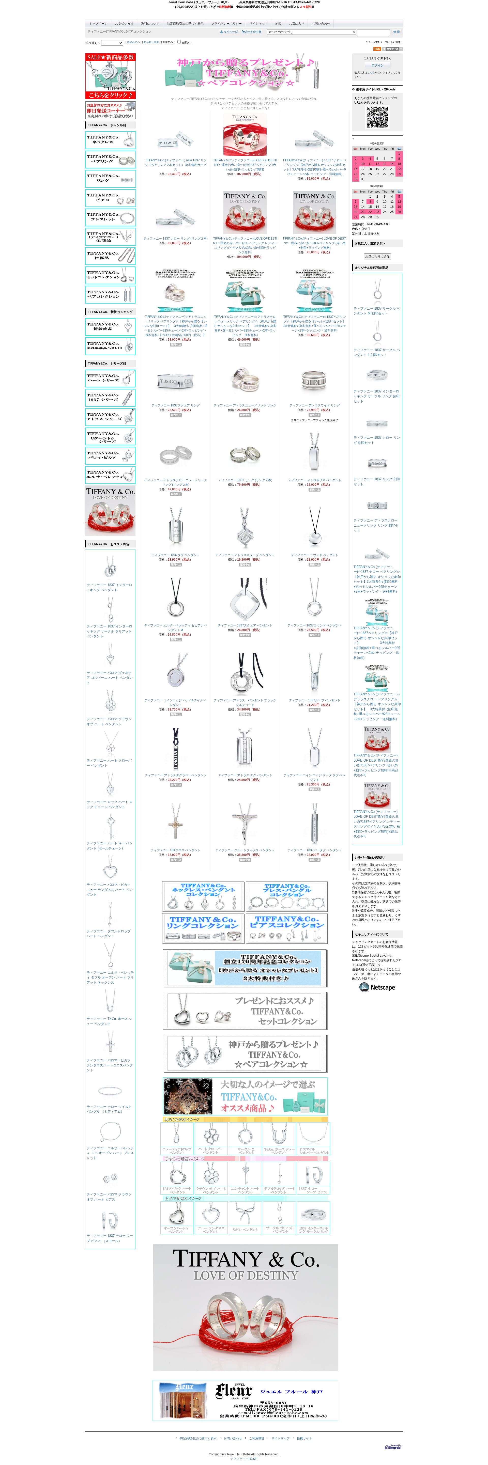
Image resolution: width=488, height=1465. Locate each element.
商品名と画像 (151, 42)
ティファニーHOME (244, 1459)
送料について (150, 23)
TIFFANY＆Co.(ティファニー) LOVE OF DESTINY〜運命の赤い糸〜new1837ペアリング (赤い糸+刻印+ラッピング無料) (245, 165)
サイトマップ (258, 23)
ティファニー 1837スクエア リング (175, 405)
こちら (371, 72)
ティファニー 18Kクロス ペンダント (176, 850)
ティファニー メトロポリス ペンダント (314, 480)
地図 (278, 23)
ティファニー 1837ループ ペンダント (314, 700)
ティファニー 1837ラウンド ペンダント (314, 625)
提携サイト (304, 1438)
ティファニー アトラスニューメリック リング (245, 405)
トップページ (98, 23)
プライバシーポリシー (226, 23)
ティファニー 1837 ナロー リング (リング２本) (176, 238)
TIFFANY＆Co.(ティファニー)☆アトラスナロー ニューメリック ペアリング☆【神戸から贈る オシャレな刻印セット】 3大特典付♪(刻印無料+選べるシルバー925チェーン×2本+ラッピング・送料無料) (245, 326)
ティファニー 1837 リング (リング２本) (245, 480)
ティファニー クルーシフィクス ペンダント (245, 850)
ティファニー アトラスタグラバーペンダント (176, 775)
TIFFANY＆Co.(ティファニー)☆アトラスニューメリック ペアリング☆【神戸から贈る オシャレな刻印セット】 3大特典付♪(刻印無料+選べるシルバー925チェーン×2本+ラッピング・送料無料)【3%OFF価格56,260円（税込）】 (176, 326)
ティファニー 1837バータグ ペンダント (314, 850)
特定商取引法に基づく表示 (185, 23)
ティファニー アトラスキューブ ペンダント (245, 555)
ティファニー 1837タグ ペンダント (175, 555)
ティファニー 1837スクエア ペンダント (245, 625)
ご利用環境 (256, 1438)
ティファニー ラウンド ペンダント (314, 555)
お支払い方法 (124, 23)
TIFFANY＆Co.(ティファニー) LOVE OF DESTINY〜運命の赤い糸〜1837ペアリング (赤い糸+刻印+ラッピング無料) (314, 243)
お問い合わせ (321, 23)
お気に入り (296, 23)
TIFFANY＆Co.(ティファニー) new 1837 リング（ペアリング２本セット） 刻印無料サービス (176, 165)
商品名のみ (133, 42)
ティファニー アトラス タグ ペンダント (245, 775)
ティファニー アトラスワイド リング (314, 405)
